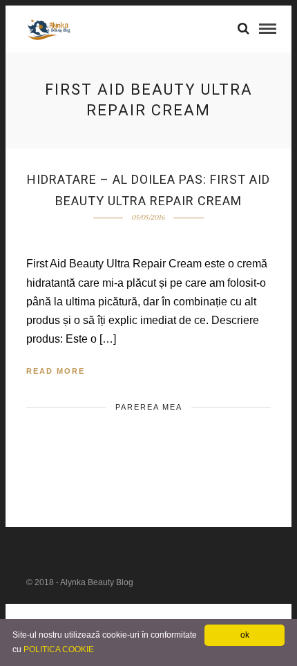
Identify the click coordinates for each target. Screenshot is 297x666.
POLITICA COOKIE (58, 649)
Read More (55, 371)
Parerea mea (148, 407)
